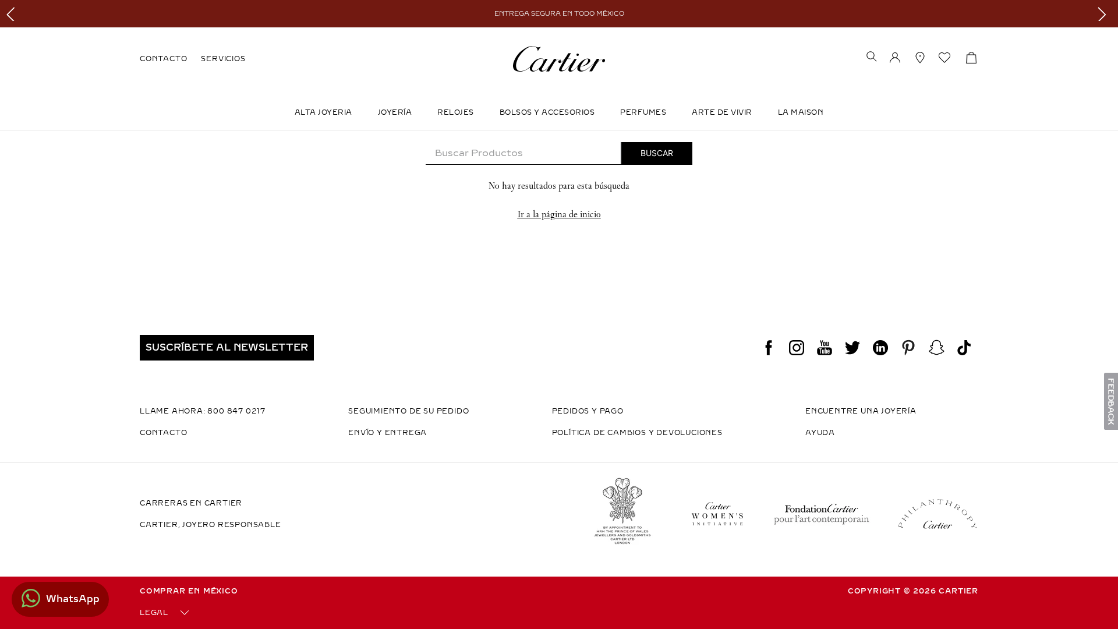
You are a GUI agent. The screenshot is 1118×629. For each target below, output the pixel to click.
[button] (871, 57)
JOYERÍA (395, 112)
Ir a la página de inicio (559, 214)
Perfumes (643, 112)
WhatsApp (73, 599)
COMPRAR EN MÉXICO (189, 591)
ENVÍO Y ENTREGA (387, 433)
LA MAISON (801, 112)
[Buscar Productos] (656, 153)
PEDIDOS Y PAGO (588, 411)
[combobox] (559, 153)
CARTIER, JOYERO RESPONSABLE (210, 525)
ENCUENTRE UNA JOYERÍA (861, 411)
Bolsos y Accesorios (547, 112)
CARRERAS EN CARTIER (191, 503)
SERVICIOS (223, 59)
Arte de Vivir (722, 112)
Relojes (455, 112)
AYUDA (820, 433)
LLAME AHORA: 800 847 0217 (203, 411)
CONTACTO (163, 59)
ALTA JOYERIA (323, 112)
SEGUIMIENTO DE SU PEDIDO (408, 411)
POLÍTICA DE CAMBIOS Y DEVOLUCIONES (637, 433)
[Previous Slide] (13, 14)
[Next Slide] (1105, 14)
